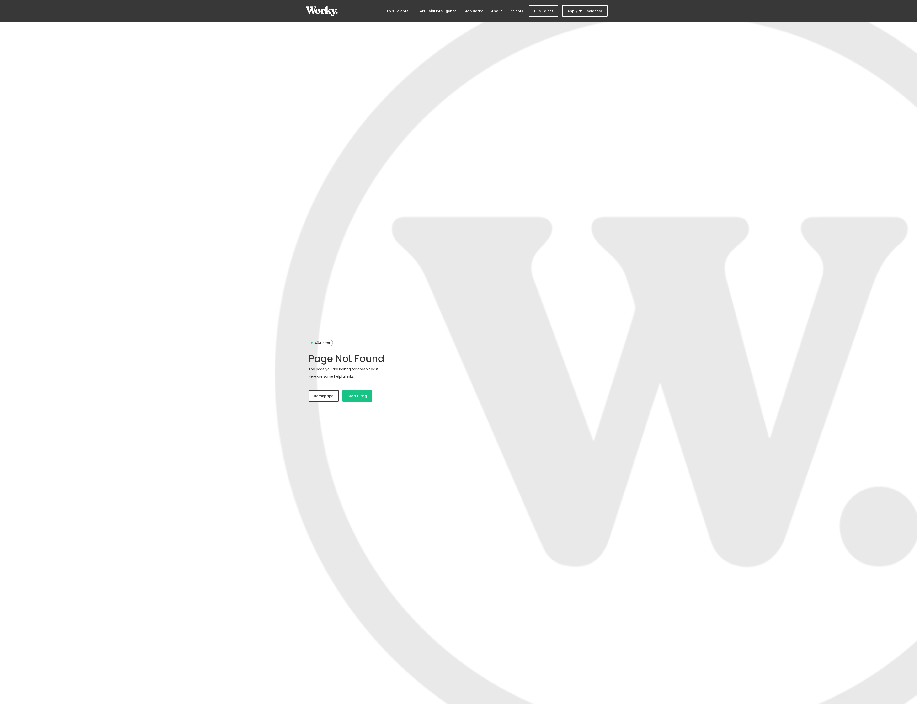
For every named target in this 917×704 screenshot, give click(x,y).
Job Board (474, 11)
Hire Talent (543, 11)
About (496, 11)
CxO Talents (397, 11)
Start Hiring (357, 396)
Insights (516, 11)
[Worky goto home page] (322, 11)
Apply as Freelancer (584, 11)
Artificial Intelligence (438, 11)
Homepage (323, 396)
